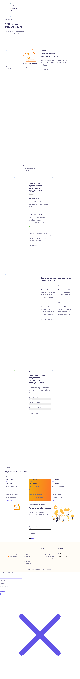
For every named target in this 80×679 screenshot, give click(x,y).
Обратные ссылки (49, 556)
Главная (12, 2)
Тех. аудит (47, 554)
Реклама (12, 12)
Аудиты (12, 7)
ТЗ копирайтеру (48, 558)
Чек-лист (28, 558)
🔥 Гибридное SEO (13, 556)
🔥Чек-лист (13, 8)
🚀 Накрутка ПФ (12, 554)
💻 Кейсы (12, 3)
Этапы (12, 5)
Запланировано (48, 553)
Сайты (12, 10)
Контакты (13, 13)
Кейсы (27, 553)
